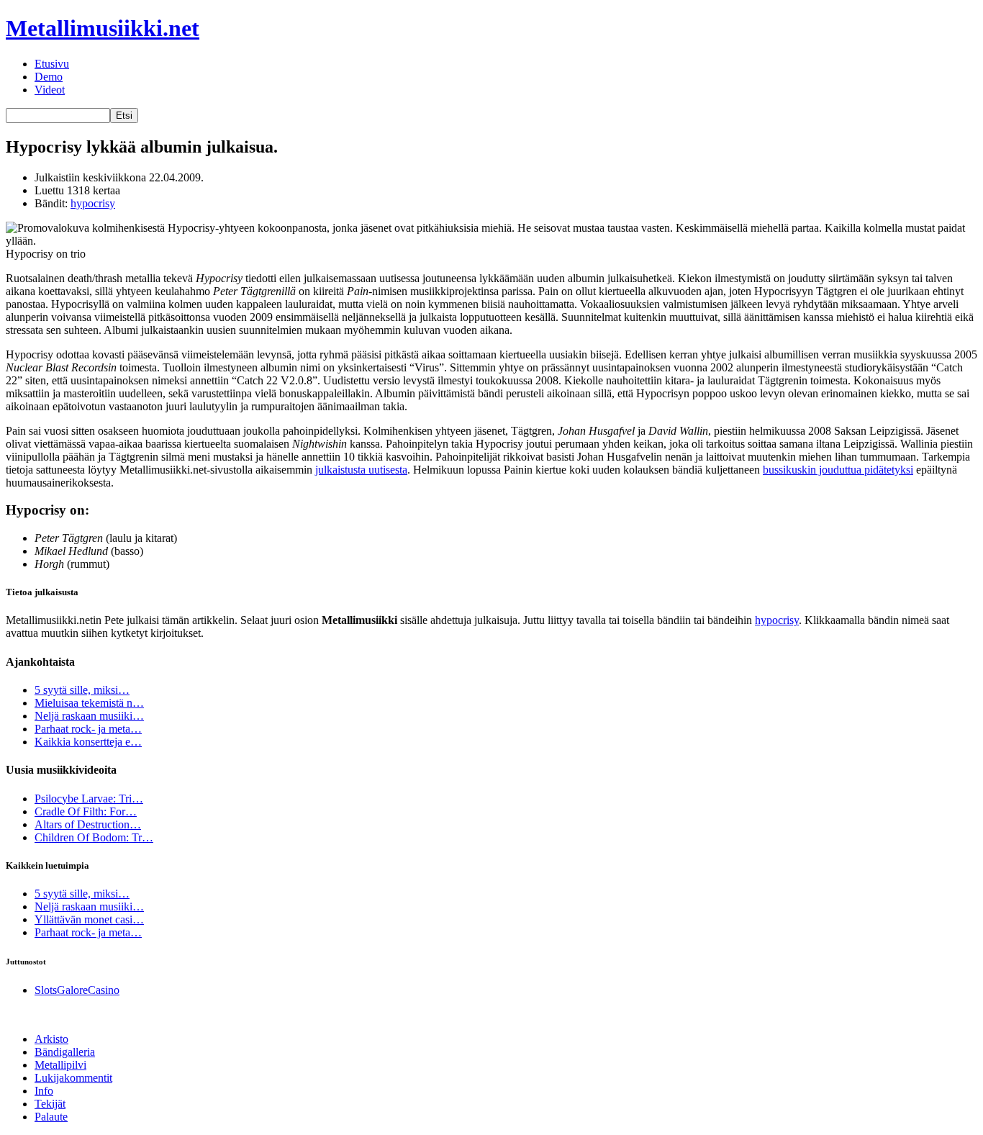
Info (44, 1091)
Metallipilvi (60, 1065)
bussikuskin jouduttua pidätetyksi (838, 470)
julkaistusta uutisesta (361, 470)
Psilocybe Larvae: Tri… (89, 798)
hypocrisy (93, 203)
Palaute (51, 1117)
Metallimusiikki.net (102, 28)
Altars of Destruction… (88, 824)
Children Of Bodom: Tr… (94, 837)
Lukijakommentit (73, 1078)
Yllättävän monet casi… (89, 919)
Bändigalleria (65, 1052)
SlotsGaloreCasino (77, 990)
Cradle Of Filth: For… (86, 811)
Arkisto (51, 1039)
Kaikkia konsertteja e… (88, 742)
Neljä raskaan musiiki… (89, 716)
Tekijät (50, 1104)
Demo (49, 77)
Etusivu (52, 64)
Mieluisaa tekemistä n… (89, 703)
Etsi (124, 115)
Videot (50, 89)
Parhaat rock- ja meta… (88, 729)
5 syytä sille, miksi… (82, 690)
